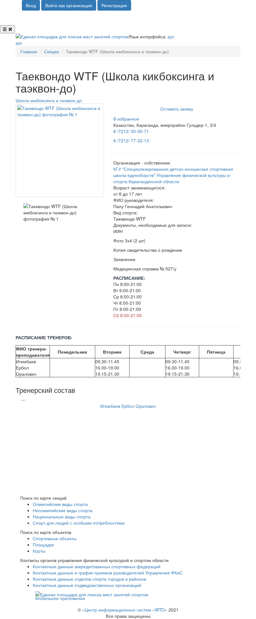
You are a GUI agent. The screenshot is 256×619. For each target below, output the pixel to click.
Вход (31, 5)
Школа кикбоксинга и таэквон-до (49, 100)
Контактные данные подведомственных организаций (87, 585)
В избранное (126, 119)
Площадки (43, 544)
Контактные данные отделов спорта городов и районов (89, 579)
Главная (28, 51)
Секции (51, 51)
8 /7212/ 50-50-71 (131, 131)
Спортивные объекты (54, 538)
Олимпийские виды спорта (60, 504)
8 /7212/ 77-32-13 (131, 140)
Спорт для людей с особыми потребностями (79, 523)
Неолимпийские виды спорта (62, 510)
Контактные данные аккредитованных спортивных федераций (96, 566)
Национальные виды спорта (62, 516)
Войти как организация (68, 5)
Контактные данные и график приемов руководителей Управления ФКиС (108, 572)
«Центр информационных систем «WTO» (124, 610)
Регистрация (114, 5)
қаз (19, 43)
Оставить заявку (176, 109)
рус (171, 36)
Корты (39, 551)
